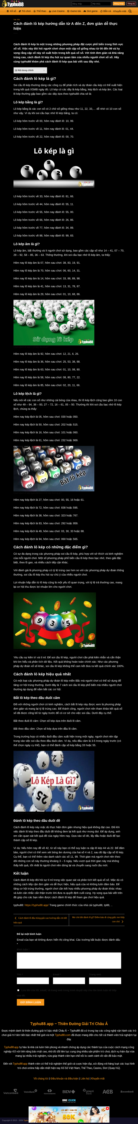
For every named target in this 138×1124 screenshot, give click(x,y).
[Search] (130, 11)
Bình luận (23, 949)
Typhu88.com (63, 1035)
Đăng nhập (119, 4)
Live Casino (58, 11)
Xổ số (13, 11)
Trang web (95, 974)
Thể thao (41, 11)
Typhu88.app (11, 1047)
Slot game (92, 11)
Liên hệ (84, 1078)
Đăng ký (131, 4)
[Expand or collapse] (44, 70)
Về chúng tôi (41, 1078)
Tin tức (16, 19)
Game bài (75, 11)
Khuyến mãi (119, 11)
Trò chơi (26, 11)
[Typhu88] (15, 3)
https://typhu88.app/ (37, 905)
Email (57, 974)
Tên (20, 974)
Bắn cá (107, 11)
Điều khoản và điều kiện (64, 1078)
